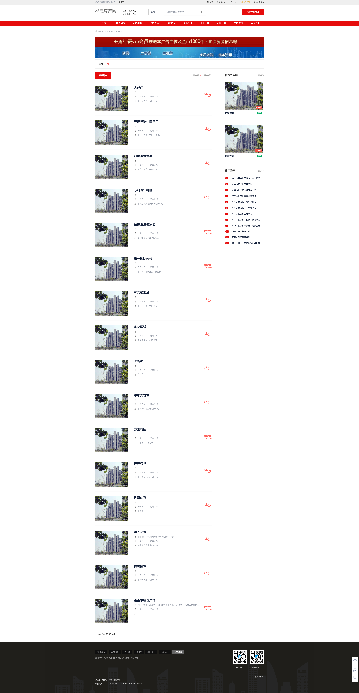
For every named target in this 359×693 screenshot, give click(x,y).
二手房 (127, 652)
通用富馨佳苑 (143, 156)
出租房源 (171, 23)
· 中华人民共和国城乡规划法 (243, 202)
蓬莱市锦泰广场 (145, 600)
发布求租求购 (259, 2)
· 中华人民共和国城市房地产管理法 (246, 178)
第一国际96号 (143, 258)
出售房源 (154, 23)
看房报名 (137, 23)
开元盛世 (140, 463)
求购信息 (187, 23)
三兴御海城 (141, 292)
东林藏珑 (140, 326)
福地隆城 (140, 566)
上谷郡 (138, 361)
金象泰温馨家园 (145, 224)
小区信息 (221, 23)
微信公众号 (221, 2)
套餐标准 (108, 658)
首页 (104, 23)
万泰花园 (140, 429)
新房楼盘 (120, 23)
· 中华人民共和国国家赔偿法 (243, 196)
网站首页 (209, 2)
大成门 (138, 87)
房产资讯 (238, 23)
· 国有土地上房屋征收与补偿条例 (245, 243)
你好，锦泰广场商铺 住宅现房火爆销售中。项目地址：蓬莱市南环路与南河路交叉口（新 (169, 605)
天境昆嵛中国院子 (146, 121)
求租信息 (204, 23)
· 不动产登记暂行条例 (240, 237)
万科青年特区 (143, 190)
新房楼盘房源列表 (115, 31)
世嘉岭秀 (140, 497)
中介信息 (255, 23)
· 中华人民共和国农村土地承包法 (245, 226)
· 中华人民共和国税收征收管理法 (245, 220)
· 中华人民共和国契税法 (241, 184)
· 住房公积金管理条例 (240, 231)
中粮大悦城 (141, 395)
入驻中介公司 (245, 2)
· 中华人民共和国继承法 (241, 214)
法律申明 (99, 658)
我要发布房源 (253, 12)
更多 (260, 75)
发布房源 (178, 652)
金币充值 (117, 658)
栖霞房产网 (105, 11)
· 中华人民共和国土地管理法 (243, 208)
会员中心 (232, 2)
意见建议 (126, 658)
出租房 (139, 652)
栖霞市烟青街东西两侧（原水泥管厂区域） (156, 537)
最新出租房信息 (129, 14)
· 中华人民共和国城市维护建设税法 (246, 190)
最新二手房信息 (129, 11)
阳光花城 (140, 532)
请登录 (121, 2)
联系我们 (135, 658)
